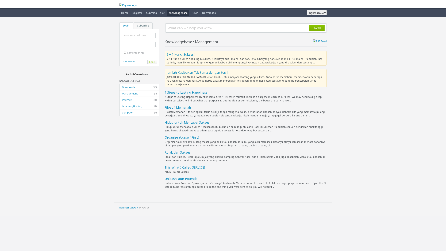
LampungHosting (139, 106)
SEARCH (317, 27)
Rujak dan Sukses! (178, 152)
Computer (139, 112)
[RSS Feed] (320, 41)
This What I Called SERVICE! (185, 167)
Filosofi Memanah (178, 107)
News (194, 12)
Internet (139, 99)
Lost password (130, 61)
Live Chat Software (133, 74)
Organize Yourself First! (182, 137)
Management (139, 93)
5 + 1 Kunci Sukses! (181, 54)
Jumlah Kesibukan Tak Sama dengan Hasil (197, 72)
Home (124, 12)
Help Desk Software (129, 207)
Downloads (209, 12)
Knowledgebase (177, 12)
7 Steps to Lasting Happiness (186, 92)
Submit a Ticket (155, 12)
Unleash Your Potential (181, 178)
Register (137, 12)
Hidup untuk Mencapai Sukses (187, 122)
